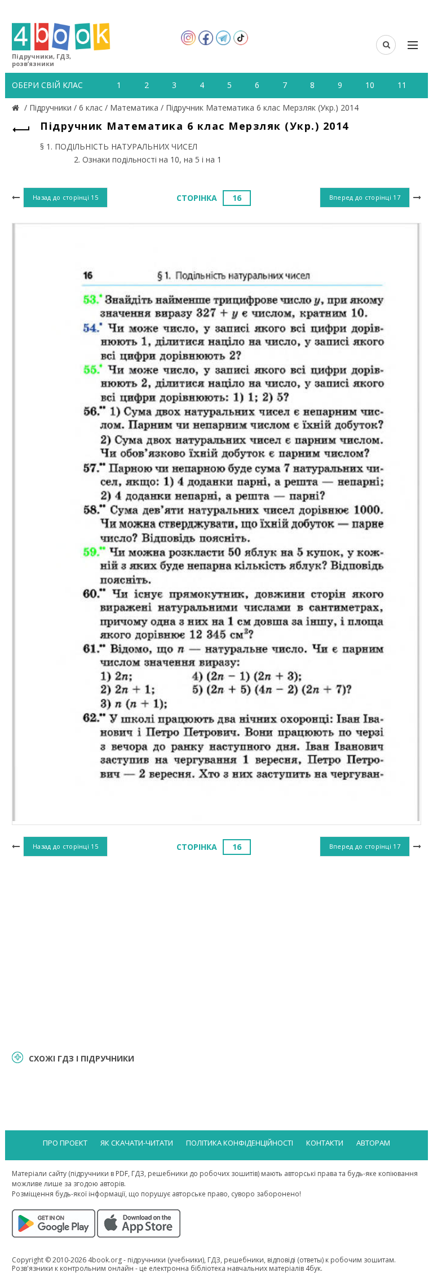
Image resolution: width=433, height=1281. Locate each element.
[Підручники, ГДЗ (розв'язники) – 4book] (17, 107)
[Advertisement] (216, 951)
